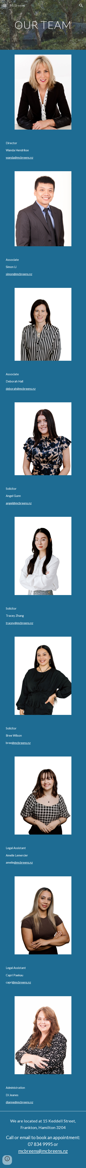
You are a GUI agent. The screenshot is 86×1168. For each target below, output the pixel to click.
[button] (5, 5)
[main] (43, 25)
